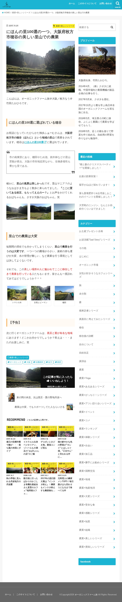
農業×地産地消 (87, 488)
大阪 (28, 362)
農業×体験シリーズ (89, 437)
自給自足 (84, 352)
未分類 (82, 293)
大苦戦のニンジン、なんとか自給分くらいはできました (95, 207)
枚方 (50, 362)
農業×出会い (85, 445)
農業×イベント (87, 412)
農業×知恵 (84, 521)
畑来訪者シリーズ (88, 310)
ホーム (72, 3)
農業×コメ (84, 420)
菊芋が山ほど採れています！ (94, 185)
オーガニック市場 (88, 265)
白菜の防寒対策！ (88, 176)
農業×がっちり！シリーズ (93, 395)
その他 (82, 248)
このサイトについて (87, 3)
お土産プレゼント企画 (91, 231)
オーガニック (15, 362)
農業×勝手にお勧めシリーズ (94, 462)
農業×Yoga (85, 378)
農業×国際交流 (87, 471)
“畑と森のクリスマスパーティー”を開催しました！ (95, 166)
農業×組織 (84, 530)
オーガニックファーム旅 (86, 594)
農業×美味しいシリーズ (91, 547)
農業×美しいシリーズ (19, 357)
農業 (59, 362)
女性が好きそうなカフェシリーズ (95, 275)
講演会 (82, 361)
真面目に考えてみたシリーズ (94, 319)
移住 (81, 327)
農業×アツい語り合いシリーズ (95, 403)
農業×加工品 (85, 454)
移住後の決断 (86, 336)
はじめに (84, 256)
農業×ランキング (88, 428)
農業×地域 (84, 479)
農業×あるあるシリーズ (91, 386)
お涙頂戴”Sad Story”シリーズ (94, 239)
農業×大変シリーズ (89, 496)
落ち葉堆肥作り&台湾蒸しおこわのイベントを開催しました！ (95, 195)
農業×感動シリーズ (89, 513)
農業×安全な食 (87, 504)
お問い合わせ (105, 3)
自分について (86, 344)
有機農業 (39, 362)
